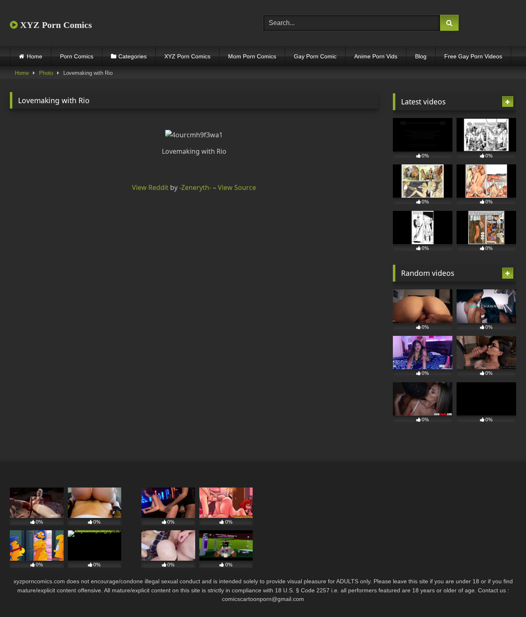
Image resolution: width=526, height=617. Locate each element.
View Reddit (150, 187)
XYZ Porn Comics (55, 25)
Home (34, 56)
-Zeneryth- (195, 187)
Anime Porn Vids (375, 56)
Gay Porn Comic (315, 56)
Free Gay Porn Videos (473, 56)
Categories (132, 56)
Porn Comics (76, 56)
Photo (46, 73)
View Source (237, 187)
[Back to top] (500, 593)
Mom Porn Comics (252, 56)
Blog (421, 56)
